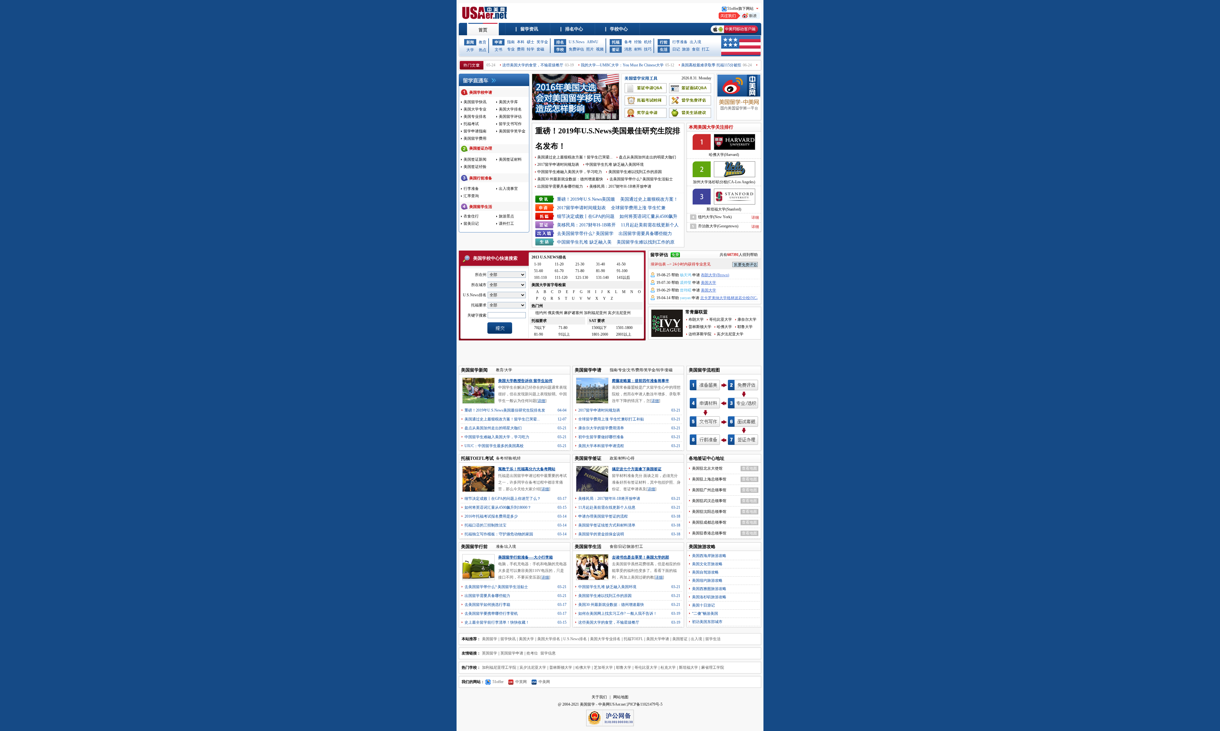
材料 (638, 49)
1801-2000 (600, 334)
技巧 (648, 49)
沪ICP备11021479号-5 (644, 704)
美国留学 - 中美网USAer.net (603, 704)
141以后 (623, 277)
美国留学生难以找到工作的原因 (635, 172)
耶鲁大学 (745, 327)
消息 (628, 49)
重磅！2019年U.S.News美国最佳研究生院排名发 (504, 410)
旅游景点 (506, 216)
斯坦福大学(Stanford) (724, 209)
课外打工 (506, 223)
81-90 (600, 271)
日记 (676, 49)
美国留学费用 (475, 138)
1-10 (537, 264)
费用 (521, 49)
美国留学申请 (588, 370)
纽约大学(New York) (715, 217)
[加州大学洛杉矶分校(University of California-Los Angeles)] (724, 168)
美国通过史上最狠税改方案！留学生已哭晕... (575, 157)
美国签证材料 (510, 159)
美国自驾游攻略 (705, 572)
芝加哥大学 (603, 667)
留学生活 (713, 639)
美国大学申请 (657, 639)
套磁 (540, 49)
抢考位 (532, 653)
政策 (613, 458)
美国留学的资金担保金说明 (601, 534)
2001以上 (623, 334)
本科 (521, 42)
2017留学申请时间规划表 (558, 164)
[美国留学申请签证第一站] (485, 18)
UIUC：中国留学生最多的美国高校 (494, 446)
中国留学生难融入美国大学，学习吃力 (569, 172)
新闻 (470, 42)
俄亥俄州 (555, 313)
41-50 (621, 264)
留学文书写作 (510, 124)
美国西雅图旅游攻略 (709, 589)
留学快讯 (508, 639)
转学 (530, 49)
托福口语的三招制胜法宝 (485, 525)
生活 (664, 49)
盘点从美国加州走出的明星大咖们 (647, 157)
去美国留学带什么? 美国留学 (585, 233)
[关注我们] (739, 18)
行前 (664, 42)
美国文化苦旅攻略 (707, 564)
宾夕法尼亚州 (619, 313)
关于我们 (599, 697)
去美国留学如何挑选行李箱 (487, 604)
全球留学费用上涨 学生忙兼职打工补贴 (611, 419)
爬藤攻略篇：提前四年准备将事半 (640, 381)
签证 (616, 49)
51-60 (538, 271)
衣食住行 (471, 216)
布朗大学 (696, 319)
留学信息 (548, 653)
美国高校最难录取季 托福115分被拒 (686, 65)
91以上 (564, 334)
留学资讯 (529, 29)
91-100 (622, 271)
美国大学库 (508, 102)
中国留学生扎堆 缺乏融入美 (584, 242)
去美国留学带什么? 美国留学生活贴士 (641, 179)
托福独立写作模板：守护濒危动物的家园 (498, 534)
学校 (560, 49)
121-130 (581, 277)
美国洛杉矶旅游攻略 (709, 597)
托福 (616, 42)
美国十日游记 (703, 605)
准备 (500, 546)
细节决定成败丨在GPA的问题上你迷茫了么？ (502, 498)
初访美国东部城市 (707, 622)
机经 (648, 42)
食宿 (696, 49)
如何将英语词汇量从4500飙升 (648, 216)
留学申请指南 (475, 131)
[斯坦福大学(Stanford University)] (724, 195)
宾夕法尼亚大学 (730, 334)
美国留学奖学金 (512, 131)
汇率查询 (471, 196)
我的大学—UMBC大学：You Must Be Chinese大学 (597, 65)
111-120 (561, 277)
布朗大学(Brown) (715, 275)
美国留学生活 (588, 546)
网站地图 (620, 697)
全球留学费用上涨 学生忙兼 (638, 207)
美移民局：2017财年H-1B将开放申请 (620, 186)
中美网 (544, 682)
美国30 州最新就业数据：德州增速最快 (570, 179)
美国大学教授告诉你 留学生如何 (525, 381)
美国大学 (708, 282)
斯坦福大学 (688, 667)
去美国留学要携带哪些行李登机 (491, 613)
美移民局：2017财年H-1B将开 (586, 225)
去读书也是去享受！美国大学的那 (640, 557)
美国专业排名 (475, 116)
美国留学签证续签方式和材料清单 (606, 525)
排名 (560, 42)
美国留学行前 (474, 546)
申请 (498, 42)
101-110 (540, 277)
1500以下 (599, 327)
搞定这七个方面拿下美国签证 (636, 469)
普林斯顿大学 (699, 327)
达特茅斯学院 (699, 334)
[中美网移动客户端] (734, 34)
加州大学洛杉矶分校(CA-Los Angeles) (724, 182)
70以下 (540, 327)
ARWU (592, 42)
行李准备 (680, 42)
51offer (498, 682)
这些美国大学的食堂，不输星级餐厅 (507, 65)
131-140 (602, 277)
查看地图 (749, 468)
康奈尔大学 (746, 319)
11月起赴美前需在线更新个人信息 (606, 507)
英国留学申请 (511, 653)
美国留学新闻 (474, 370)
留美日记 (471, 223)
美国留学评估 (510, 116)
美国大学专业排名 (605, 639)
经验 (638, 42)
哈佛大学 (724, 327)
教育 (482, 42)
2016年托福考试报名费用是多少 (491, 516)
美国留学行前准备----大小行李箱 (525, 557)
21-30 (579, 264)
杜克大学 (668, 667)
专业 (511, 49)
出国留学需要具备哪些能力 (560, 186)
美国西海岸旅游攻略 (709, 555)
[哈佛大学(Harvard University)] (724, 140)
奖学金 (542, 42)
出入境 (695, 42)
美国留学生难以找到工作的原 (645, 242)
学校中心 (619, 29)
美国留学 (489, 639)
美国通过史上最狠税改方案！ (649, 199)
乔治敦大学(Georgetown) (718, 226)
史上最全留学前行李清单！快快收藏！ (496, 622)
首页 (482, 30)
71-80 (579, 271)
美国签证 (680, 639)
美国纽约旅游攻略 (707, 580)
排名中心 (574, 29)
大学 (470, 50)
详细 (755, 217)
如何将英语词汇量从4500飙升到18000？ (497, 507)
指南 (511, 42)
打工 (705, 49)
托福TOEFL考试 (477, 458)
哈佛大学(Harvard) (724, 154)
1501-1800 (624, 327)
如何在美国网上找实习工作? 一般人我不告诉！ (617, 613)
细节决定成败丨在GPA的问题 (585, 216)
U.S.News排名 (575, 639)
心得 (630, 458)
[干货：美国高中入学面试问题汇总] (575, 119)
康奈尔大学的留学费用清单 (601, 428)
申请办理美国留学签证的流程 (603, 516)
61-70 (559, 271)
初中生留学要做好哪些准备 (601, 437)
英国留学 (489, 653)
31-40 (600, 264)
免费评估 (576, 49)
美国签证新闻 (475, 159)
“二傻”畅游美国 (705, 613)
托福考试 (471, 124)
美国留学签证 (588, 458)
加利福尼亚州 (595, 313)
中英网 (521, 682)
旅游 (686, 49)
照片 (590, 49)
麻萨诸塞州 (573, 313)
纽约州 (541, 313)
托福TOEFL (633, 639)
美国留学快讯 (475, 102)
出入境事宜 (508, 188)
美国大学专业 (475, 109)
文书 (498, 49)
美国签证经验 (475, 166)
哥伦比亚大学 (720, 319)
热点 (482, 50)
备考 (628, 42)
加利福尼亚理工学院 (499, 667)
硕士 (530, 42)
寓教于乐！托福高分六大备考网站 (526, 469)
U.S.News (577, 42)
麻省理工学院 (712, 667)
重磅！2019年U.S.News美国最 (586, 199)
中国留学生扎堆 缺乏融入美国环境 (615, 164)
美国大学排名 (510, 109)
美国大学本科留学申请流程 (601, 446)
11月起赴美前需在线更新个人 (650, 225)
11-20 (559, 264)
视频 (600, 49)
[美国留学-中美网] (739, 93)
